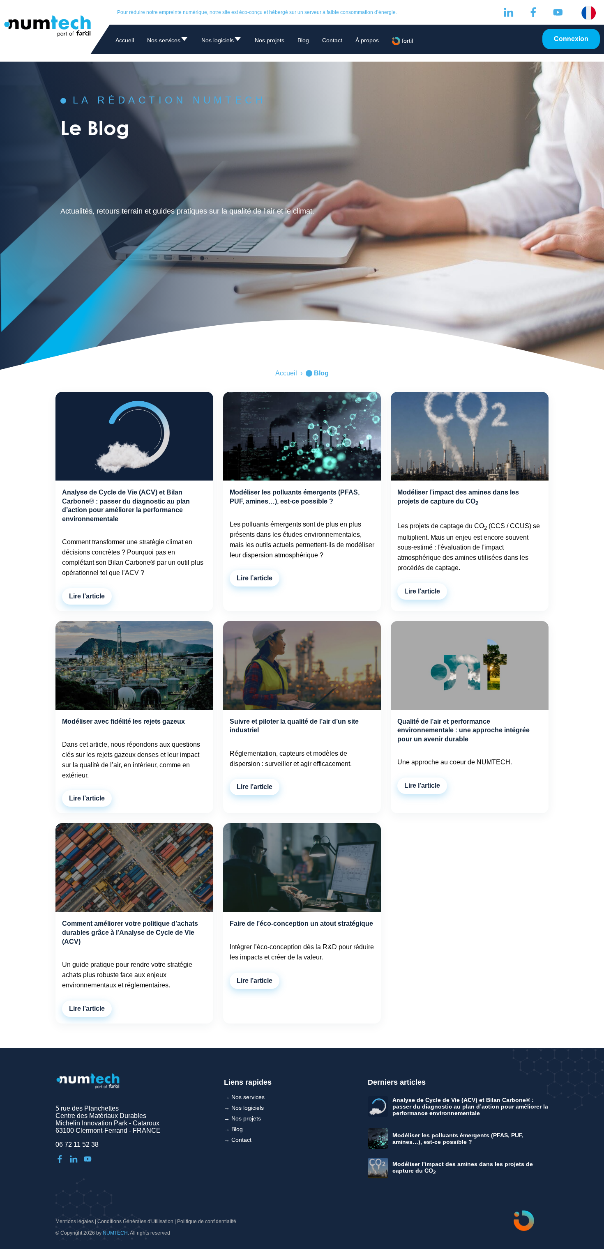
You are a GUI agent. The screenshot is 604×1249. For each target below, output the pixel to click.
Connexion (571, 38)
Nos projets (269, 40)
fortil (406, 40)
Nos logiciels (221, 42)
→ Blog (233, 1129)
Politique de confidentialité (206, 1221)
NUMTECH (115, 1233)
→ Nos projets (242, 1118)
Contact (332, 40)
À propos (367, 40)
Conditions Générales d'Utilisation (135, 1221)
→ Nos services (244, 1097)
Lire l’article (87, 596)
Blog (303, 40)
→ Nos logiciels (244, 1107)
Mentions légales (74, 1221)
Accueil (124, 40)
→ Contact (237, 1139)
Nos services (167, 42)
